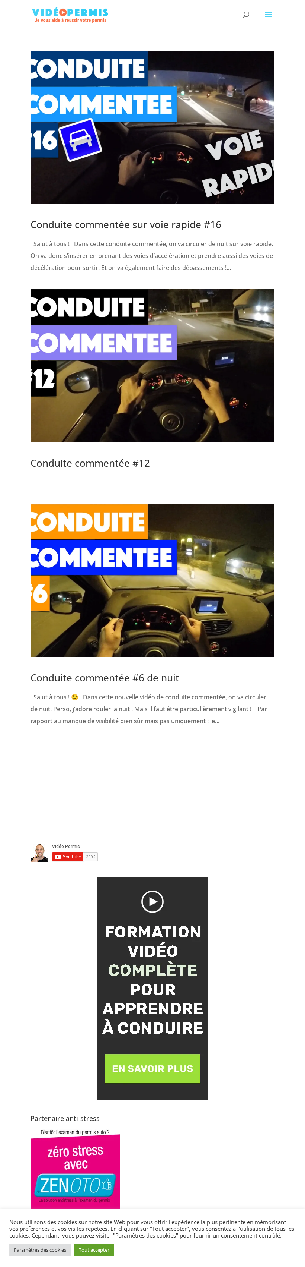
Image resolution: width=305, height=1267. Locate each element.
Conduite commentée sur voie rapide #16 (125, 224)
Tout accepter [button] (94, 1249)
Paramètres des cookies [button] (40, 1249)
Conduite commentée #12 (90, 463)
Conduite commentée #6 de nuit (104, 677)
